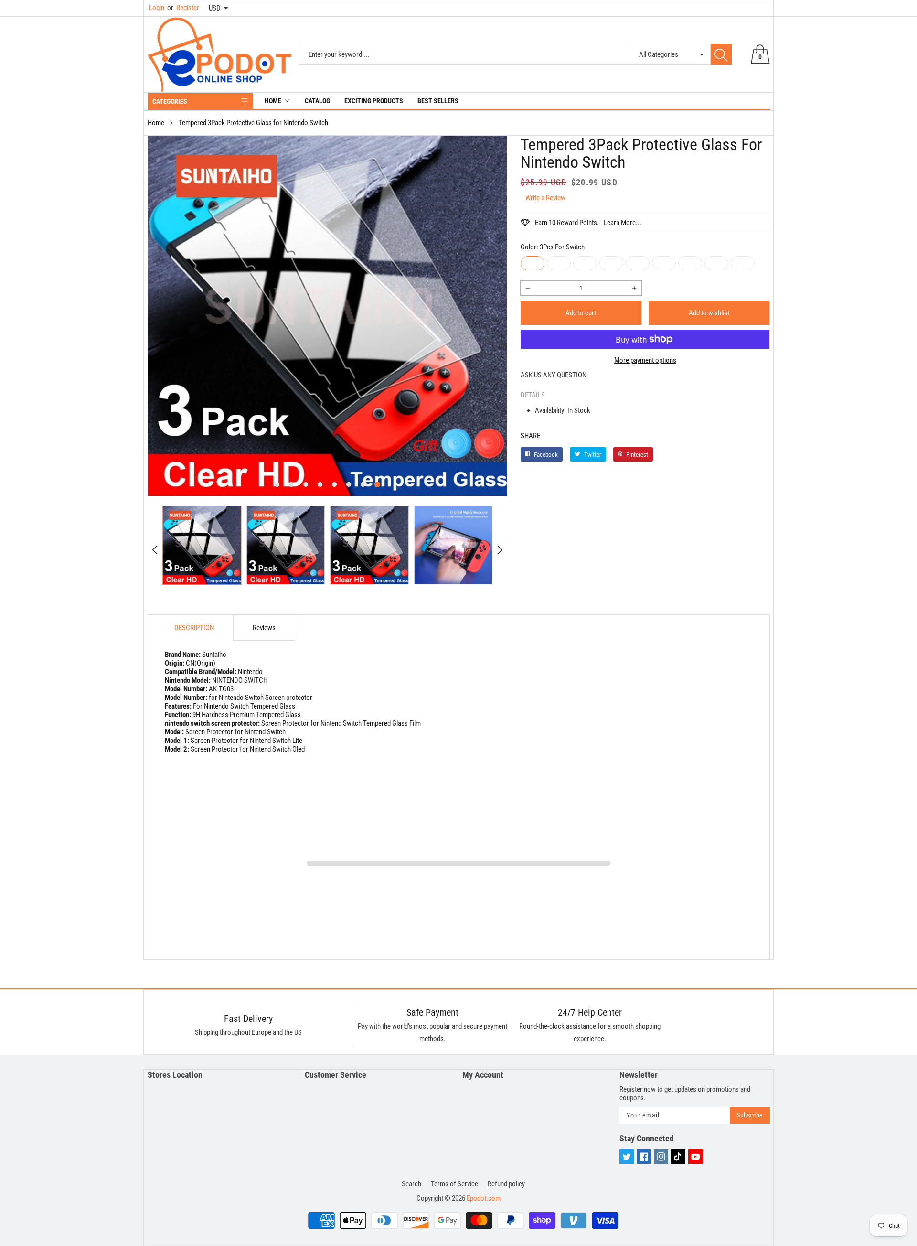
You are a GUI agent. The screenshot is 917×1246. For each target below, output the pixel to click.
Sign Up (552, 694)
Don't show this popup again (464, 716)
